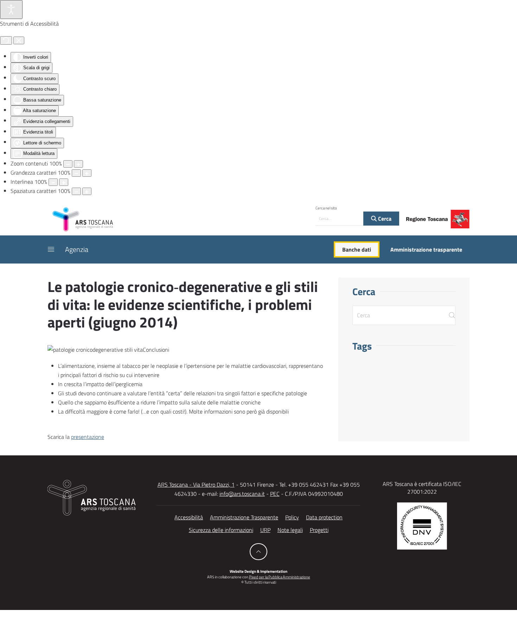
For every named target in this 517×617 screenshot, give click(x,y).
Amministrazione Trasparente (244, 517)
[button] (51, 249)
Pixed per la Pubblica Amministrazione (279, 577)
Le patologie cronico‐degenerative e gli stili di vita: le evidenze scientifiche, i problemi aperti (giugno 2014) (182, 304)
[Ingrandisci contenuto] (78, 164)
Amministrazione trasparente (426, 249)
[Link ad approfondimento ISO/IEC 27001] (422, 525)
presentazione (87, 437)
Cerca (384, 218)
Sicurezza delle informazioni (221, 530)
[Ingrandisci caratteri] (86, 173)
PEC (275, 493)
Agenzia (76, 249)
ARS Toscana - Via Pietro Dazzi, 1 (196, 484)
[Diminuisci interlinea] (53, 182)
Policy (292, 517)
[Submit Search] (451, 315)
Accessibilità (188, 517)
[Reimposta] (6, 40)
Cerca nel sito (326, 208)
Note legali (290, 530)
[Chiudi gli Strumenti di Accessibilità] (18, 40)
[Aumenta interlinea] (63, 182)
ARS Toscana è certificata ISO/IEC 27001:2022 (422, 488)
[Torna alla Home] (82, 218)
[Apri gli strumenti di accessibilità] (11, 9)
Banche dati (356, 249)
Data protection (324, 517)
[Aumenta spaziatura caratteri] (86, 191)
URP (265, 530)
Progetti (319, 530)
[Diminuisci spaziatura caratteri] (76, 191)
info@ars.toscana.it (242, 493)
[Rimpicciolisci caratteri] (76, 173)
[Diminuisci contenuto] (67, 164)
